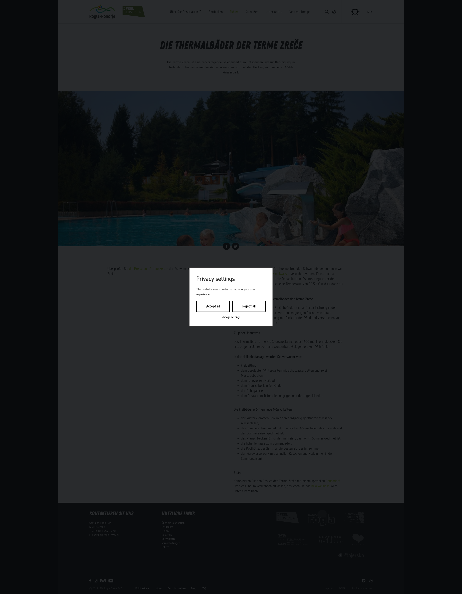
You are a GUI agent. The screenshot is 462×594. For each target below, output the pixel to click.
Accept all (213, 306)
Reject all (249, 306)
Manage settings (231, 317)
